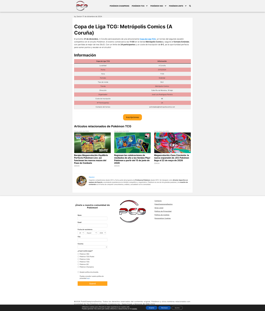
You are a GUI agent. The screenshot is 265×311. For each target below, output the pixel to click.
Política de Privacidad (163, 211)
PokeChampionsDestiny (164, 204)
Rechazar (164, 308)
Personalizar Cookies (163, 218)
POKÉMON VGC (156, 6)
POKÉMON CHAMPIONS (119, 6)
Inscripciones (132, 117)
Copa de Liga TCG (148, 39)
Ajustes (177, 308)
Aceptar (151, 308)
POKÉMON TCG (138, 6)
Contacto (158, 201)
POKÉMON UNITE (176, 6)
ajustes (134, 309)
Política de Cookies (162, 215)
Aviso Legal (159, 208)
